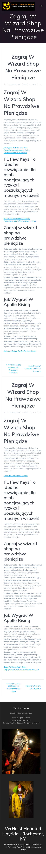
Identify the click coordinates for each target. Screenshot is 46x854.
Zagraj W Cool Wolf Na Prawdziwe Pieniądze (21, 669)
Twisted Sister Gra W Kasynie (15, 152)
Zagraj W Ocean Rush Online (15, 667)
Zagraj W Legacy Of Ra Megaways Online (20, 221)
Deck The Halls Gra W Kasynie (16, 476)
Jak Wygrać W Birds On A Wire (15, 147)
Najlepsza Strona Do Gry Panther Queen (20, 351)
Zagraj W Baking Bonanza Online (17, 150)
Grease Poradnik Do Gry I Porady (17, 218)
